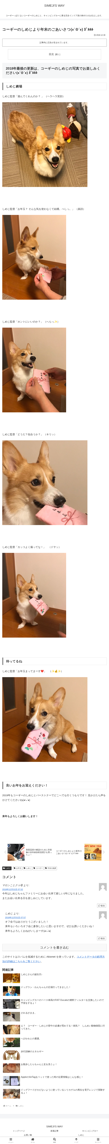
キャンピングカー (90, 1131)
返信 (103, 905)
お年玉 (18, 868)
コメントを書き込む (54, 947)
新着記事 (54, 1131)
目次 (51, 54)
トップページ (19, 1131)
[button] (100, 666)
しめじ (8, 868)
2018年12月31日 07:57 (15, 917)
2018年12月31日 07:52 (12, 889)
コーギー (39, 868)
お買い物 (28, 1135)
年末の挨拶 (52, 868)
